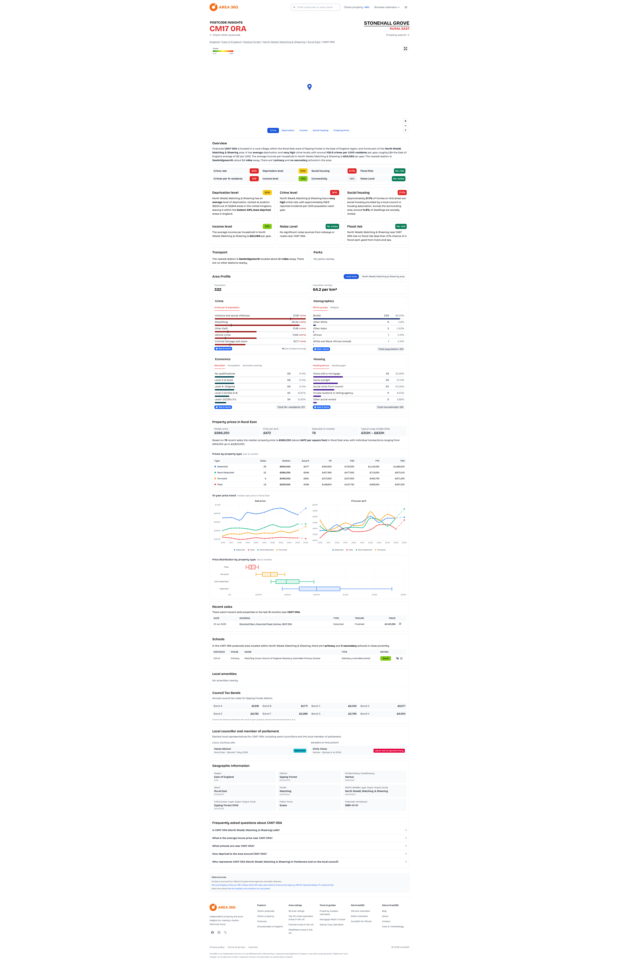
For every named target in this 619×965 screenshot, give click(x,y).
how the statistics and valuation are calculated (249, 888)
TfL (319, 885)
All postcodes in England (270, 926)
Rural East (314, 42)
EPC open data (260, 885)
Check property (265, 916)
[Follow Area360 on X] (225, 932)
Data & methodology (393, 926)
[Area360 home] (224, 7)
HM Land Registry (220, 885)
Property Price (341, 130)
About (385, 916)
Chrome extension (360, 911)
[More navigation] (405, 7)
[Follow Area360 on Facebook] (212, 932)
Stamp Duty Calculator (332, 924)
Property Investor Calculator (329, 913)
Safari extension (359, 916)
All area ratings (296, 911)
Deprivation (288, 130)
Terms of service (236, 947)
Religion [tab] (334, 307)
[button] (309, 87)
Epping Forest (252, 42)
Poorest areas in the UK (301, 924)
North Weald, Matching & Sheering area (383, 276)
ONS (251, 885)
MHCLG (271, 885)
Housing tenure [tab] (321, 365)
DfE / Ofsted (243, 885)
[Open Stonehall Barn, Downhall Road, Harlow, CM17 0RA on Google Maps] (399, 624)
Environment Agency (285, 885)
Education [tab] (219, 365)
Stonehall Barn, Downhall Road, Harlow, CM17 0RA (265, 624)
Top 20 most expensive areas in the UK (301, 918)
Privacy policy (217, 947)
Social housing (320, 130)
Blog (384, 911)
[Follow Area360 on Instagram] (219, 932)
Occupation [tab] (234, 365)
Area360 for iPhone (361, 921)
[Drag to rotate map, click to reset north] (405, 130)
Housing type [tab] (339, 365)
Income (304, 130)
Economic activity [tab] (252, 365)
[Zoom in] (405, 121)
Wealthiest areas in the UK (301, 931)
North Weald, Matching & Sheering (284, 42)
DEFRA (299, 885)
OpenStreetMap (310, 885)
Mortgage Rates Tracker (333, 919)
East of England (231, 42)
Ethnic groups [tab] (320, 307)
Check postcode (265, 911)
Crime (273, 130)
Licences (253, 947)
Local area (351, 276)
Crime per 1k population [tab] (227, 307)
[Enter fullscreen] (405, 48)
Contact (386, 921)
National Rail (328, 885)
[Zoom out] (405, 125)
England (215, 42)
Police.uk (233, 885)
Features (262, 921)
